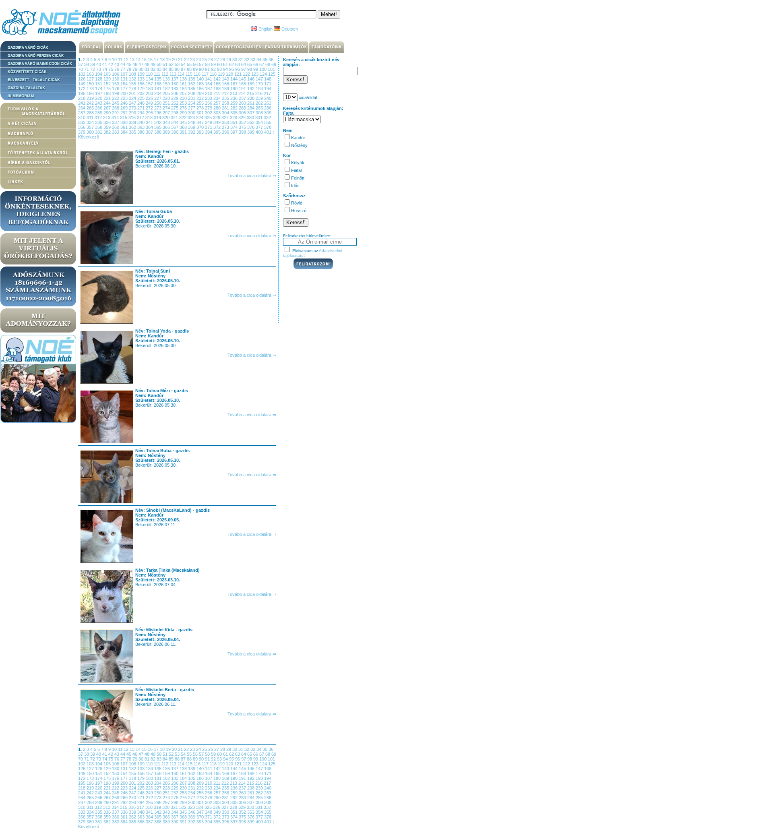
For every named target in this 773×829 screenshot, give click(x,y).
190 (234, 88)
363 (141, 127)
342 (158, 122)
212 (225, 93)
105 (107, 74)
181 (158, 88)
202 (141, 93)
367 (175, 127)
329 (242, 117)
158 (158, 83)
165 (217, 83)
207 (184, 93)
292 (124, 112)
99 (256, 69)
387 (150, 132)
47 (141, 64)
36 (271, 59)
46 (135, 64)
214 (242, 93)
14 (139, 59)
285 (260, 107)
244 (107, 103)
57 (202, 64)
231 (192, 98)
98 (250, 69)
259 (234, 103)
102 (82, 74)
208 (192, 93)
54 (184, 64)
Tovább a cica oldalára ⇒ (251, 175)
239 (260, 98)
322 (183, 117)
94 (226, 69)
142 (217, 78)
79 (135, 69)
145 (243, 78)
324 (200, 117)
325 (209, 117)
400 (260, 132)
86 (178, 69)
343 (167, 122)
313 (107, 117)
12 (127, 59)
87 (184, 69)
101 (271, 69)
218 (82, 98)
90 (202, 69)
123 (255, 74)
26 (211, 59)
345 (184, 122)
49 (154, 64)
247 (133, 103)
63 (238, 64)
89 (196, 69)
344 (175, 122)
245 (116, 103)
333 (82, 122)
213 (234, 93)
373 (226, 127)
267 (107, 107)
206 (175, 93)
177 (124, 88)
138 (184, 78)
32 (247, 59)
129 (107, 78)
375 (243, 127)
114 (182, 74)
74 (105, 69)
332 (267, 117)
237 (243, 98)
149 (82, 83)
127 (91, 78)
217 (267, 93)
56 (196, 64)
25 (205, 59)
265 (91, 107)
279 (209, 107)
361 (124, 127)
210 (209, 93)
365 (158, 127)
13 (133, 59)
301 (200, 112)
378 (267, 127)
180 (150, 88)
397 (234, 132)
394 (209, 132)
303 (217, 112)
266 (99, 107)
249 (150, 103)
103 (91, 74)
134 (150, 78)
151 (99, 83)
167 (234, 83)
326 (217, 117)
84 (166, 69)
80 (141, 69)
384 (124, 132)
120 (230, 74)
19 (169, 59)
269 (124, 107)
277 (192, 107)
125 (271, 74)
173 (91, 88)
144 (234, 78)
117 (206, 74)
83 (160, 69)
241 (82, 103)
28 (223, 59)
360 (116, 127)
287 (82, 112)
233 (209, 98)
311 (91, 117)
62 (232, 64)
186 (200, 88)
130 (116, 78)
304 (226, 112)
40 (99, 64)
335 (99, 122)
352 (243, 122)
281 (226, 107)
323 (192, 117)
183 (175, 88)
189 (226, 88)
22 (187, 59)
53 (178, 64)
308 (260, 112)
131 (124, 78)
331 (259, 117)
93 (220, 69)
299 (184, 112)
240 (267, 98)
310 (82, 117)
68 (268, 64)
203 (150, 93)
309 (267, 112)
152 (107, 83)
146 (251, 78)
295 (150, 112)
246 (124, 103)
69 (273, 64)
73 (99, 69)
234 (217, 98)
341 (150, 122)
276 (184, 107)
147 (260, 78)
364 (150, 127)
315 (124, 117)
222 (116, 98)
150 (91, 83)
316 (132, 117)
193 (260, 88)
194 (267, 88)
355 (267, 122)
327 (225, 117)
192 (251, 88)
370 (200, 127)
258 (226, 103)
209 (200, 93)
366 (167, 127)
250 (158, 103)
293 (133, 112)
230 (184, 98)
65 (250, 64)
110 (150, 74)
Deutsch (289, 29)
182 (167, 88)
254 (192, 103)
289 (99, 112)
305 (234, 112)
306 (243, 112)
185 (192, 88)
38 (87, 64)
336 (107, 122)
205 (167, 93)
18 (163, 59)
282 (234, 107)
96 (238, 69)
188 (217, 88)
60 (220, 64)
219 (91, 98)
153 (116, 83)
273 (158, 107)
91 (208, 69)
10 (115, 59)
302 (209, 112)
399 (251, 132)
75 (111, 69)
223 (124, 98)
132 (133, 78)
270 (133, 107)
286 (267, 107)
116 (198, 74)
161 (184, 83)
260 (243, 103)
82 (154, 69)
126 (82, 78)
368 (184, 127)
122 (247, 74)
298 (175, 112)
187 (209, 88)
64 (244, 64)
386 (141, 132)
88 (190, 69)
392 (192, 132)
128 (99, 78)
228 (167, 98)
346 (192, 122)
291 (116, 112)
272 (150, 107)
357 (91, 127)
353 (251, 122)
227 (158, 98)
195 (82, 93)
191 (243, 88)
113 (173, 74)
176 (116, 88)
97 (244, 69)
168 (243, 83)
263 (267, 103)
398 (243, 132)
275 (175, 107)
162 (192, 83)
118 (214, 74)
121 (238, 74)
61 (226, 64)
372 (217, 127)
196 (91, 93)
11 (121, 59)
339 (133, 122)
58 (208, 64)
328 (234, 117)
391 (184, 132)
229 (175, 98)
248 (141, 103)
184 (184, 88)
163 (200, 83)
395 (217, 132)
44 (123, 64)
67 (262, 64)
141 (209, 78)
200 (124, 93)
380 (91, 132)
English (265, 29)
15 (145, 59)
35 (265, 59)
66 (256, 64)
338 (124, 122)
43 (117, 64)
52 (172, 64)
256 (209, 103)
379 (82, 132)
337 (116, 122)
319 (158, 117)
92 (214, 69)
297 (167, 112)
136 (167, 78)
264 (82, 107)
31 (241, 59)
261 (251, 103)
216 (259, 93)
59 (214, 64)
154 (124, 83)
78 (129, 69)
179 (141, 88)
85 (172, 69)
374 (234, 127)
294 (141, 112)
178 (133, 88)
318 (149, 117)
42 (111, 64)
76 (117, 69)
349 (217, 122)
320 (166, 117)
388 (158, 132)
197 (99, 93)
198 (107, 93)
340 (141, 122)
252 (175, 103)
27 (217, 59)
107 (124, 74)
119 (222, 74)
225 (141, 98)
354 (260, 122)
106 (116, 74)
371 (209, 127)
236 (234, 98)
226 (150, 98)
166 (226, 83)
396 (226, 132)
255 (200, 103)
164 (209, 83)
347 (200, 122)
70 (81, 69)
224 (133, 98)
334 (91, 122)
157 (150, 83)
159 (167, 83)
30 (235, 59)
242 (91, 103)
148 (267, 78)
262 (260, 103)
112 (165, 74)
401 (268, 132)
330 (251, 117)
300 (192, 112)
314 (116, 117)
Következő (88, 136)
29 (229, 59)
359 (107, 127)
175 (107, 88)
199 (116, 93)
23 (193, 59)
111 (157, 74)
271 (141, 107)
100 (263, 69)
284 (251, 107)
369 (192, 127)
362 (133, 127)
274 (167, 107)
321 (175, 117)
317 (141, 117)
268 (116, 107)
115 (190, 74)
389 (167, 132)
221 (107, 98)
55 (190, 64)
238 (251, 98)
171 (267, 83)
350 (226, 122)
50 (160, 64)
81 (148, 69)
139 (192, 78)
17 (157, 59)
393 (200, 132)
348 (209, 122)
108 (133, 74)
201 (133, 93)
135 (158, 78)
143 (226, 78)
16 (151, 59)
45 (129, 64)
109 (141, 74)
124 (264, 74)
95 (232, 69)
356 (82, 127)
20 (175, 59)
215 (251, 93)
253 (184, 103)
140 (200, 78)
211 (217, 93)
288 (91, 112)
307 (251, 112)
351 (234, 122)
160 (175, 83)
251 (167, 103)
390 (175, 132)
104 (99, 74)
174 (99, 88)
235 (226, 98)
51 (166, 64)
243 (99, 103)
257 (217, 103)
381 (99, 132)
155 (133, 83)
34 (259, 59)
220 (99, 98)
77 (123, 69)
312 (99, 117)
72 (93, 69)
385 (133, 132)
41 (105, 64)
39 (93, 64)
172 (82, 88)
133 (141, 78)
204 (158, 93)
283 (243, 107)
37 (81, 64)
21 (181, 59)
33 (253, 59)
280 (217, 107)
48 (148, 64)
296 (158, 112)
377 (260, 127)
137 (175, 78)
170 (260, 83)
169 (251, 83)
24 (199, 59)
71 (87, 69)
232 (200, 98)
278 (200, 107)
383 (116, 132)
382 (107, 132)
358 (99, 127)
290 (107, 112)
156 (141, 83)
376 (251, 127)
